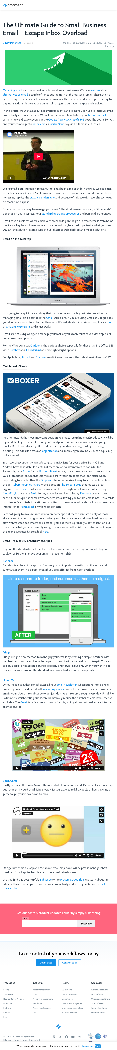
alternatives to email (15, 94)
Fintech (36, 994)
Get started (46, 962)
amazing (11, 326)
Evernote (85, 493)
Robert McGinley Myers (26, 484)
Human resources (69, 994)
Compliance (67, 999)
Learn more (87, 1046)
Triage (6, 652)
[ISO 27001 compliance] (90, 1036)
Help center (8, 999)
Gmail (49, 317)
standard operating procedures (60, 213)
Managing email (12, 90)
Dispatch (25, 489)
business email (97, 115)
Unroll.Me (9, 680)
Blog (5, 1017)
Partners (7, 1008)
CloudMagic (10, 493)
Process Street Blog (72, 879)
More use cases (98, 1012)
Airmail (26, 357)
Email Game (10, 780)
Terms (16, 1040)
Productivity (78, 42)
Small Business (94, 42)
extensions (23, 326)
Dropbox (46, 480)
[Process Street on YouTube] (73, 1037)
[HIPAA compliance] (105, 1036)
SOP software (97, 1003)
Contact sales (69, 962)
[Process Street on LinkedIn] (54, 1037)
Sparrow (41, 357)
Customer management (72, 1003)
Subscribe (46, 879)
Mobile (67, 42)
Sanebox (8, 561)
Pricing (6, 989)
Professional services (42, 1008)
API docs (20, 999)
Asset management (41, 989)
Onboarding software (100, 999)
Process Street (48, 471)
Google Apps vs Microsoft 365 (66, 119)
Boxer (26, 471)
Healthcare (37, 1003)
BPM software (97, 994)
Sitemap (7, 1040)
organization (50, 451)
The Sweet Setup (70, 484)
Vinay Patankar (12, 42)
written (95, 90)
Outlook (35, 345)
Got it (97, 1046)
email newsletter (67, 684)
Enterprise (7, 1003)
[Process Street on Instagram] (79, 1037)
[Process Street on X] (60, 1037)
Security (34, 1040)
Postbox (15, 350)
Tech (35, 1012)
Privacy (25, 1040)
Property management (43, 999)
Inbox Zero (39, 124)
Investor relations (69, 1012)
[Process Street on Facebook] (66, 1037)
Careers (6, 1012)
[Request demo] (58, 1026)
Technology (107, 46)
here (45, 531)
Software (109, 42)
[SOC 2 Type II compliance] (98, 1036)
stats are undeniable (42, 197)
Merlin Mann (57, 124)
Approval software (99, 1008)
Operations (67, 989)
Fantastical (27, 506)
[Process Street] (13, 5)
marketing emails (53, 689)
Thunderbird (33, 350)
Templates (8, 994)
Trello (34, 493)
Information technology (72, 1008)
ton (109, 322)
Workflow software (99, 989)
